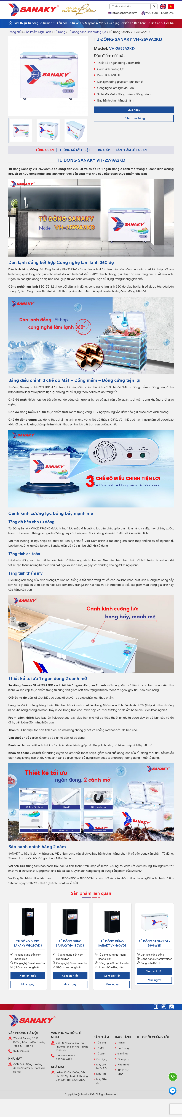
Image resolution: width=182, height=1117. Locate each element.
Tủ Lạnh (100, 1053)
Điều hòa (62, 23)
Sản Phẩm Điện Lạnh (38, 32)
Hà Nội (121, 1042)
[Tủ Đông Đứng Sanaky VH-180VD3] (70, 922)
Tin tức (155, 23)
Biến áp (128, 23)
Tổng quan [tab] (45, 150)
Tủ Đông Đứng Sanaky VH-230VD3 (28, 943)
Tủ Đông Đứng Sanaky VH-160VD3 (112, 943)
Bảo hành (140, 23)
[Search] (153, 6)
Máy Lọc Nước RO (101, 1066)
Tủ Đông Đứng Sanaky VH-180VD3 (70, 943)
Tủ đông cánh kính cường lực (87, 32)
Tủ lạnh (77, 23)
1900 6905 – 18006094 (78, 878)
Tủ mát (47, 23)
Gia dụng (113, 23)
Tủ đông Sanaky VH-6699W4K (154, 943)
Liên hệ (169, 23)
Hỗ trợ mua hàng (133, 118)
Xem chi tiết (28, 975)
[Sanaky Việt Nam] (33, 9)
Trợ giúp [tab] (103, 150)
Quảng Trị (123, 1059)
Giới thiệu (20, 23)
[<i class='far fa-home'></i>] (10, 23)
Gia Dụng (101, 1059)
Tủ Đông (59, 32)
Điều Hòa (101, 1073)
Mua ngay (133, 109)
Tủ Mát (100, 1048)
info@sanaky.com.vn (124, 13)
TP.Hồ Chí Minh (123, 1072)
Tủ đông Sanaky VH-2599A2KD (30, 169)
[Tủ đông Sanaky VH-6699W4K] (154, 922)
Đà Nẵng (123, 1053)
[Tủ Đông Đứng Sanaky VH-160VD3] (112, 922)
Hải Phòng (123, 1048)
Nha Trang (124, 1064)
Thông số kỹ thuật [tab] (75, 150)
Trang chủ (15, 32)
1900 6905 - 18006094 (159, 13)
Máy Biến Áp (101, 1081)
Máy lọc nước (94, 23)
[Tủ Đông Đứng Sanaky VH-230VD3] (27, 922)
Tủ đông (33, 23)
